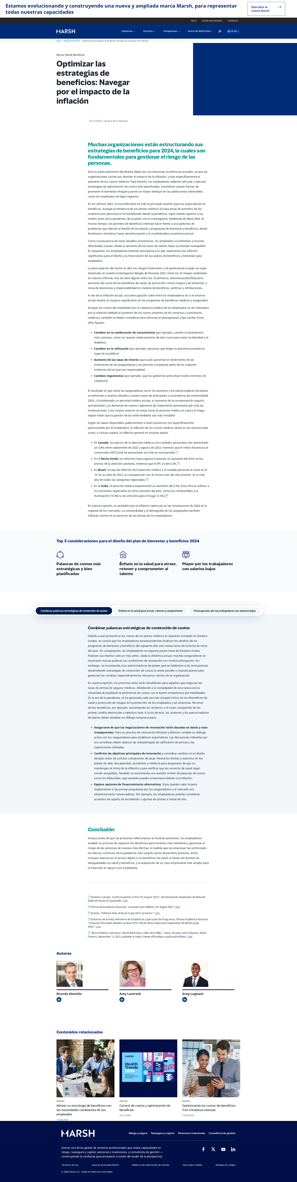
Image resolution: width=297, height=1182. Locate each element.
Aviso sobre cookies (192, 1164)
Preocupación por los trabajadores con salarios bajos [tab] (225, 610)
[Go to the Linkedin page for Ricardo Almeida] (58, 999)
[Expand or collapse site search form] (219, 31)
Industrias (127, 31)
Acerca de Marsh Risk (199, 31)
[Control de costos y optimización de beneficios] (148, 1068)
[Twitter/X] (213, 1149)
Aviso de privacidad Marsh (105, 1164)
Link (125, 900)
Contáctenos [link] (233, 21)
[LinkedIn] (233, 1149)
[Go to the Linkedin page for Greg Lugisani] (184, 999)
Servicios (148, 31)
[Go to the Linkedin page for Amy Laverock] (121, 999)
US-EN (233, 31)
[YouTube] (223, 1149)
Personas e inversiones (191, 1133)
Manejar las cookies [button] (226, 1164)
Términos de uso (69, 1164)
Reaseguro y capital (162, 1133)
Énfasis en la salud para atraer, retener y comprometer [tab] (150, 610)
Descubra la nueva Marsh (260, 9)
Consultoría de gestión (222, 1133)
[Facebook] (203, 1149)
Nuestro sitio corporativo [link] (212, 21)
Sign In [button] (194, 21)
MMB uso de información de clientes (150, 1164)
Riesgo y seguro (138, 1133)
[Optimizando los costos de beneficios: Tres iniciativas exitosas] (211, 1068)
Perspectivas (170, 31)
